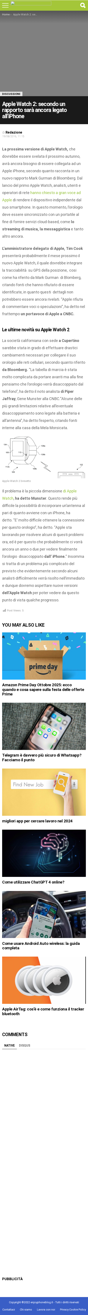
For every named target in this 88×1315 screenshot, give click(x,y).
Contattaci (8, 1309)
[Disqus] (44, 1104)
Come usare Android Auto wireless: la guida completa (41, 945)
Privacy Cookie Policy (73, 1309)
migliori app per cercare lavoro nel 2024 (37, 821)
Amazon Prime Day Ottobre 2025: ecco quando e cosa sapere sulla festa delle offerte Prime (43, 689)
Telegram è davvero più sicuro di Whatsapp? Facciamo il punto (41, 757)
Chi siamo (26, 1309)
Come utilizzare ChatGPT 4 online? (33, 882)
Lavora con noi (46, 1309)
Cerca (82, 5)
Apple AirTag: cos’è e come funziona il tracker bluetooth (43, 1011)
